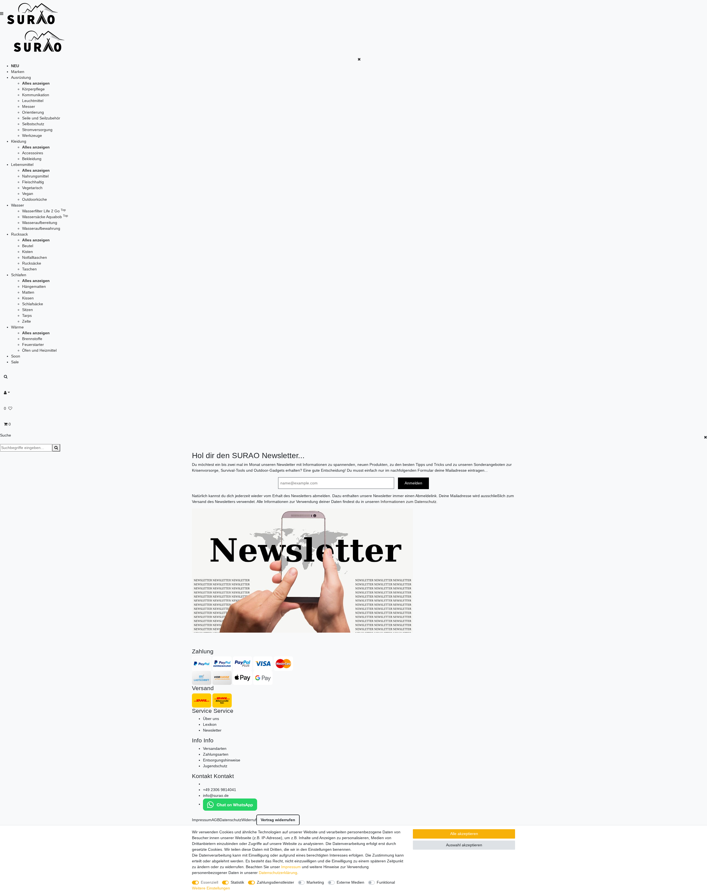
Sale (15, 362)
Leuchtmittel (32, 100)
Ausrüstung (21, 77)
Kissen (28, 298)
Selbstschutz (33, 124)
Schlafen (18, 275)
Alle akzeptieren (464, 833)
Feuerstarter (33, 344)
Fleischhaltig (33, 182)
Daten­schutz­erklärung (278, 872)
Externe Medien (350, 882)
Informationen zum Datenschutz (408, 501)
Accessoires (32, 153)
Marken (17, 71)
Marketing (315, 882)
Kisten (27, 251)
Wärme (17, 327)
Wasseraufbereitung (39, 222)
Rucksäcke (31, 263)
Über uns (211, 718)
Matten (28, 292)
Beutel (27, 246)
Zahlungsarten (215, 754)
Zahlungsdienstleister (275, 882)
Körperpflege (33, 89)
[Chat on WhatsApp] (230, 804)
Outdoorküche (34, 199)
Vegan (27, 193)
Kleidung (18, 141)
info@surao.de (216, 795)
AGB (216, 820)
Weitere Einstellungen (211, 888)
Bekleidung (31, 158)
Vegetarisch (32, 188)
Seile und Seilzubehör (41, 118)
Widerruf (248, 820)
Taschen (29, 269)
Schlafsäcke (32, 304)
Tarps (27, 315)
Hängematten (34, 286)
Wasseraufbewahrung (41, 228)
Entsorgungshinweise (221, 760)
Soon (15, 356)
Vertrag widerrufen (278, 820)
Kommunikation (35, 95)
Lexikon (210, 724)
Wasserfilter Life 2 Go (44, 211)
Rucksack (19, 234)
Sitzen (27, 309)
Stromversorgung (37, 129)
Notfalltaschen (34, 257)
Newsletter (212, 730)
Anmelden (413, 483)
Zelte (26, 321)
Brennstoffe (32, 338)
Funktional (386, 882)
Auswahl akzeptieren (464, 845)
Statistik (237, 882)
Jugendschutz (215, 766)
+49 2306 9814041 (219, 789)
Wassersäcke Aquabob (45, 217)
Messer (28, 106)
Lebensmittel (22, 164)
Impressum (202, 820)
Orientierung (33, 112)
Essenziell (209, 882)
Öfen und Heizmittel (39, 350)
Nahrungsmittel (35, 176)
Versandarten (214, 748)
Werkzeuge (32, 135)
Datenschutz (230, 820)
